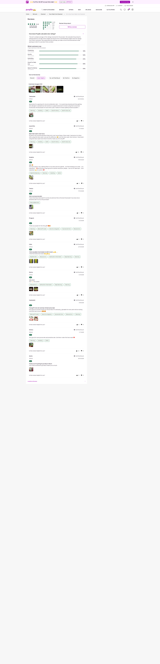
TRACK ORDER (129, 5)
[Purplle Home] (29, 10)
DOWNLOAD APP (110, 5)
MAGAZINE (99, 9)
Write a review (72, 27)
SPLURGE (88, 9)
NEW (79, 9)
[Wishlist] (125, 10)
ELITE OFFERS (111, 9)
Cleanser (43, 14)
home (27, 14)
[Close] (133, 2)
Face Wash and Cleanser (56, 14)
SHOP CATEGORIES (48, 9)
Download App (125, 2)
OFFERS (71, 9)
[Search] (121, 10)
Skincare (35, 14)
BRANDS (61, 9)
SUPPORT (120, 5)
